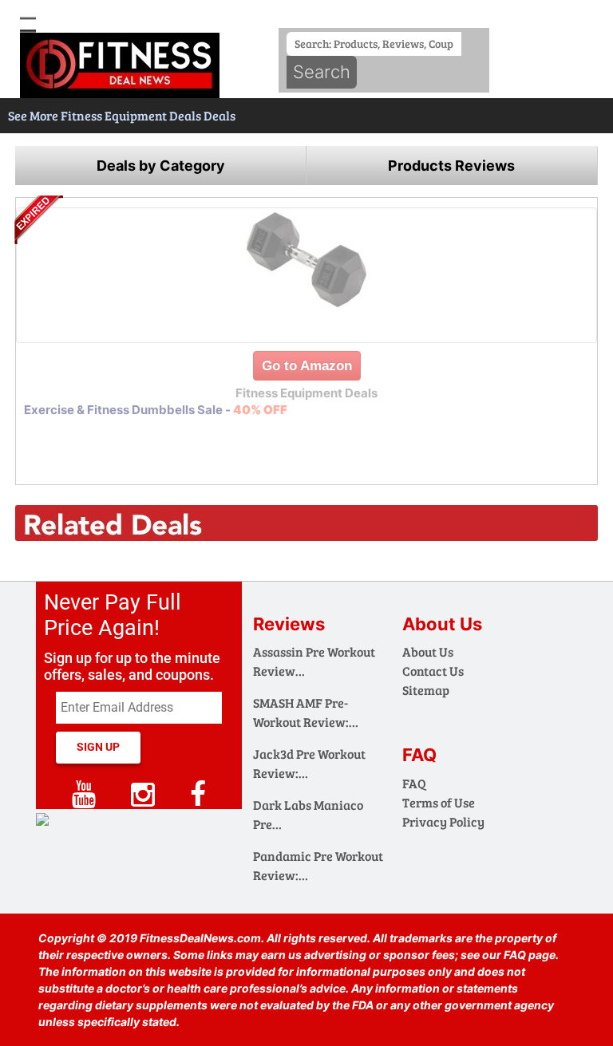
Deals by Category (161, 165)
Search (321, 71)
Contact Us (433, 670)
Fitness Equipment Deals (132, 115)
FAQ (414, 783)
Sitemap (425, 689)
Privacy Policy (443, 821)
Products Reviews (451, 165)
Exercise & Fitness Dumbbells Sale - (155, 409)
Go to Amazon (307, 365)
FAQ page (530, 954)
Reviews (289, 624)
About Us (427, 651)
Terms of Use (438, 802)
